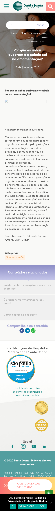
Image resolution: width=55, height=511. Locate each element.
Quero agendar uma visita (28, 485)
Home (13, 33)
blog (23, 33)
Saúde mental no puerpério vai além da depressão (27, 287)
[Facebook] (22, 332)
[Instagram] (22, 446)
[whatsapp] (33, 332)
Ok (13, 506)
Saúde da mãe (15, 257)
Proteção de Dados (35, 501)
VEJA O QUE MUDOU (32, 506)
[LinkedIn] (43, 446)
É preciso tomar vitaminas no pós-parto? (24, 302)
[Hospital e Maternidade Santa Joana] (29, 6)
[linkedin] (28, 332)
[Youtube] (32, 446)
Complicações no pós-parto (20, 315)
